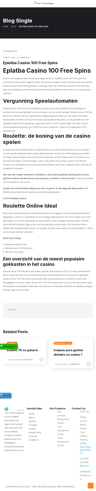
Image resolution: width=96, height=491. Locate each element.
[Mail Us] (75, 473)
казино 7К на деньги (22, 350)
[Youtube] (19, 455)
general (12, 343)
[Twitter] (11, 455)
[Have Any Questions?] (75, 455)
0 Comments (24, 57)
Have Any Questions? (85, 450)
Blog (13, 26)
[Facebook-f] (7, 455)
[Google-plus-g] (15, 455)
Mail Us (84, 465)
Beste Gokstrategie (12, 238)
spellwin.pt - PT (63, 343)
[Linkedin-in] (23, 455)
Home (5, 26)
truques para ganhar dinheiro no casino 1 (68, 352)
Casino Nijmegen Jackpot (14, 198)
